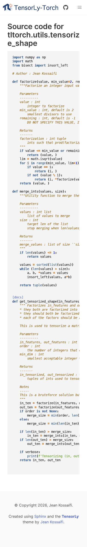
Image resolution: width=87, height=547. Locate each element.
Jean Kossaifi (51, 522)
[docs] (17, 297)
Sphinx (40, 516)
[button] (79, 7)
